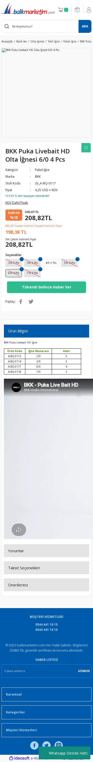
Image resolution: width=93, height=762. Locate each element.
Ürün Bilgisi (18, 330)
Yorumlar (16, 550)
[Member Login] (88, 10)
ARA (85, 26)
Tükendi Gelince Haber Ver (46, 287)
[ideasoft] (19, 758)
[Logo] (28, 9)
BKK (38, 176)
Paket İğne (42, 170)
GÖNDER (84, 671)
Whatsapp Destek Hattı (68, 753)
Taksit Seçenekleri (24, 567)
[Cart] (63, 10)
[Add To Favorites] (86, 147)
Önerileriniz (18, 584)
